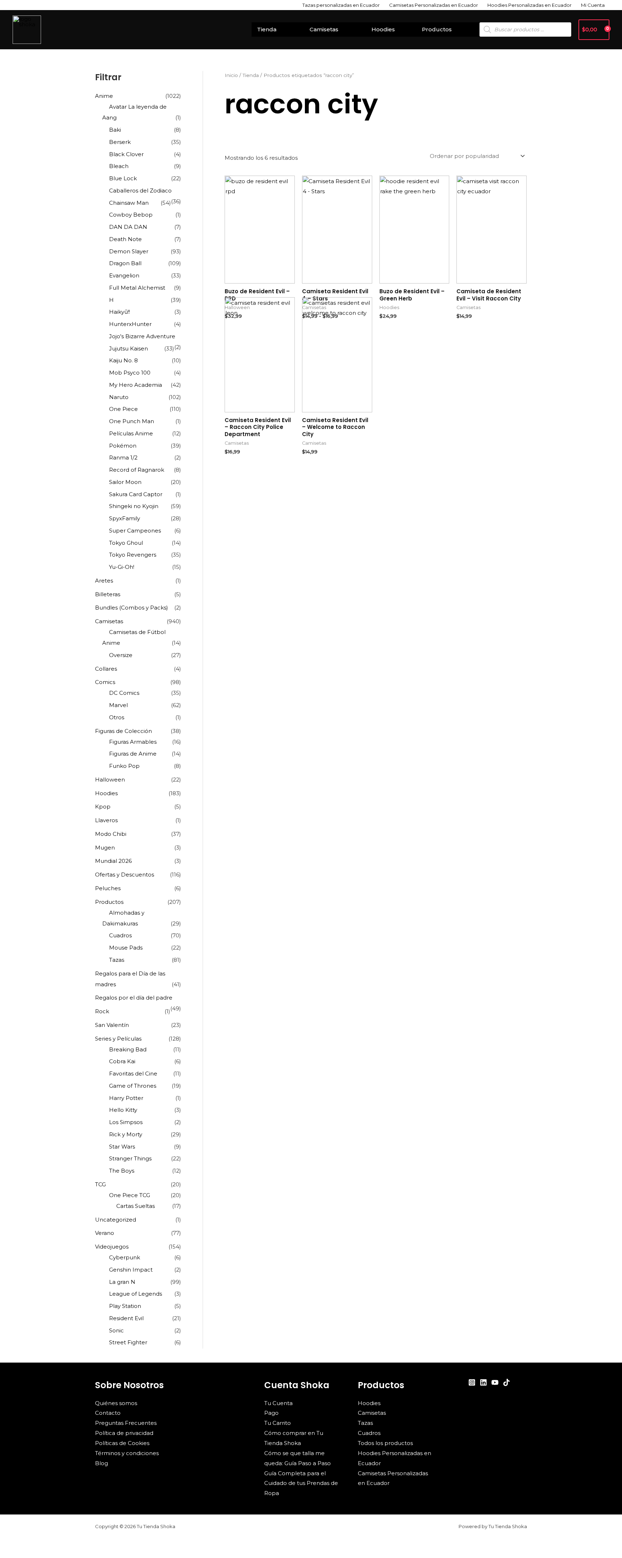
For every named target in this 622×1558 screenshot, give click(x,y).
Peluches (108, 888)
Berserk (120, 142)
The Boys (121, 1170)
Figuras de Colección (123, 731)
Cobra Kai (122, 1061)
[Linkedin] (483, 1382)
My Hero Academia (135, 384)
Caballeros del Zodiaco (140, 190)
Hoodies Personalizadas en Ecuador (529, 5)
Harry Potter (126, 1098)
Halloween (110, 779)
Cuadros (120, 935)
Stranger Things (130, 1158)
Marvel (118, 705)
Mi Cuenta (593, 5)
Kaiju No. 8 (123, 360)
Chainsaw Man (129, 202)
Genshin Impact (131, 1269)
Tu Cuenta (278, 1403)
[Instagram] (471, 1382)
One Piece (123, 409)
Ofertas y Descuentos (124, 874)
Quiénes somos (116, 1403)
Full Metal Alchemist (137, 287)
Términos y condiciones (127, 1453)
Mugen (105, 847)
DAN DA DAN (128, 226)
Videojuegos (112, 1246)
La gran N (122, 1281)
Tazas (116, 959)
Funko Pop (124, 765)
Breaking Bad (128, 1049)
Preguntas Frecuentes (126, 1422)
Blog (101, 1463)
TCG (100, 1184)
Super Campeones (135, 530)
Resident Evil (126, 1318)
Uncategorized (115, 1219)
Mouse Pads (126, 947)
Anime (104, 95)
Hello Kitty (123, 1109)
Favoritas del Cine (133, 1073)
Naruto (119, 397)
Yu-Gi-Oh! (121, 566)
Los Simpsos (126, 1122)
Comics (105, 682)
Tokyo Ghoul (126, 542)
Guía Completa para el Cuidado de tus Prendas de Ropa (301, 1483)
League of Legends (135, 1293)
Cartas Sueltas (135, 1206)
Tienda (266, 29)
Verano (104, 1232)
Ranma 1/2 (123, 457)
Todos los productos (385, 1443)
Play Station (125, 1306)
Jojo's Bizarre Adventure (142, 336)
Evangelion (124, 275)
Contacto (108, 1412)
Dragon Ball (125, 263)
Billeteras (107, 594)
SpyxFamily (124, 518)
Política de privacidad (124, 1433)
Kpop (103, 806)
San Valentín (112, 1025)
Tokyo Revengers (132, 554)
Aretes (104, 580)
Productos (437, 29)
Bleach (119, 166)
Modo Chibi (110, 833)
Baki (115, 129)
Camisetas (324, 29)
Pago (271, 1412)
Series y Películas (118, 1038)
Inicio (231, 75)
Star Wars (122, 1146)
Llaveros (106, 820)
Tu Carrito (277, 1422)
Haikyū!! (119, 311)
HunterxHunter (130, 324)
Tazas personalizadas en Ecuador (341, 5)
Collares (106, 668)
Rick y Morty (125, 1134)
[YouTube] (495, 1382)
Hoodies (383, 29)
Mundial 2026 (113, 860)
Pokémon (122, 445)
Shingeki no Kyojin (133, 506)
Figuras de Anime (133, 753)
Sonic (116, 1330)
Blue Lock (123, 178)
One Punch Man (131, 421)
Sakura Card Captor (135, 494)
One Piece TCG (129, 1195)
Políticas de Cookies (122, 1443)
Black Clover (126, 154)
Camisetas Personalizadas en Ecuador (433, 5)
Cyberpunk (124, 1257)
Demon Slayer (128, 251)
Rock (102, 1011)
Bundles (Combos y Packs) (131, 607)
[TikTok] (506, 1382)
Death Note (125, 239)
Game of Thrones (132, 1085)
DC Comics (124, 692)
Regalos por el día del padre (133, 997)
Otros (116, 717)
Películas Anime (131, 433)
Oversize (120, 655)
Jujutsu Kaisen (128, 348)
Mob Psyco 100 (129, 372)
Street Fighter (128, 1342)
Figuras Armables (133, 741)
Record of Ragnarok (136, 469)
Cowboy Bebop (131, 214)
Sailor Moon (125, 482)
